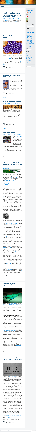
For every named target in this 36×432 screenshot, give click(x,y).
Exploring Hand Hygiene (28, 55)
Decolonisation (29, 39)
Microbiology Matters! (28, 58)
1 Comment (4, 97)
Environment (28, 40)
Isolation (14, 78)
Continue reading (5, 64)
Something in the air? (9, 132)
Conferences (31, 37)
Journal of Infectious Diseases (12, 376)
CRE (27, 39)
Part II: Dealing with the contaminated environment (10, 180)
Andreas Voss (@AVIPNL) (9, 103)
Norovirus (16, 78)
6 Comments (4, 31)
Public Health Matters (28, 60)
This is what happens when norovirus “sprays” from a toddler (12, 358)
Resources (20, 4)
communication (28, 37)
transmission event (10, 269)
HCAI (20, 18)
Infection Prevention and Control (16, 134)
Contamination (28, 38)
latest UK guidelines (9, 58)
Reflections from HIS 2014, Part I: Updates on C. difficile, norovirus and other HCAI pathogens (12, 164)
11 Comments (4, 353)
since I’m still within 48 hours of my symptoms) (9, 330)
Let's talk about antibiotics (29, 57)
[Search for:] (28, 49)
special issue (16, 55)
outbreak (5, 79)
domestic (17, 286)
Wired (27, 63)
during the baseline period (17, 251)
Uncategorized (29, 46)
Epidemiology (32, 41)
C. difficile (17, 18)
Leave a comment (5, 279)
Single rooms (14, 18)
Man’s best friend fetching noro (12, 101)
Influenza (3, 168)
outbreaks (19, 78)
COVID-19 (31, 38)
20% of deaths (7, 228)
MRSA (5, 168)
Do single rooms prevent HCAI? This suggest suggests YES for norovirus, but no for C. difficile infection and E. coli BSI (12, 14)
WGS (8, 168)
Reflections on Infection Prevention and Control (18, 2)
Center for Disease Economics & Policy (30, 54)
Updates (31, 46)
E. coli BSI (19, 18)
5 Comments (4, 71)
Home (15, 4)
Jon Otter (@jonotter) (9, 18)
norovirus (3, 39)
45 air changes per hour (8, 198)
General (29, 42)
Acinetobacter (28, 32)
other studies (9, 247)
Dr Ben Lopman (18, 221)
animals (7, 263)
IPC (21, 18)
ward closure (6, 39)
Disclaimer (18, 4)
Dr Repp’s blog (8, 417)
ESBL (27, 42)
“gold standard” (14, 203)
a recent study (15, 240)
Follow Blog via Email (29, 23)
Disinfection (33, 39)
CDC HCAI (27, 53)
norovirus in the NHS (10, 221)
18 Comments (4, 426)
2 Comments (4, 128)
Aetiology (27, 52)
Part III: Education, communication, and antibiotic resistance (11, 181)
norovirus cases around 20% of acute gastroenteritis (11, 223)
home (18, 286)
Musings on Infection (28, 59)
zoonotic (19, 103)
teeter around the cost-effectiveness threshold (16, 232)
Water (33, 46)
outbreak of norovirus (13, 303)
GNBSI (30, 42)
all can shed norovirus (18, 238)
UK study (16, 21)
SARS (14, 196)
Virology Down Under (28, 62)
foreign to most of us (11, 258)
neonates (10, 263)
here (11, 177)
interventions (31, 44)
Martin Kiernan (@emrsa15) (10, 78)
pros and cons (6, 20)
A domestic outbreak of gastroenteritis (9, 284)
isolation (21, 78)
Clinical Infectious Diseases (19, 136)
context (21, 192)
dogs (15, 103)
